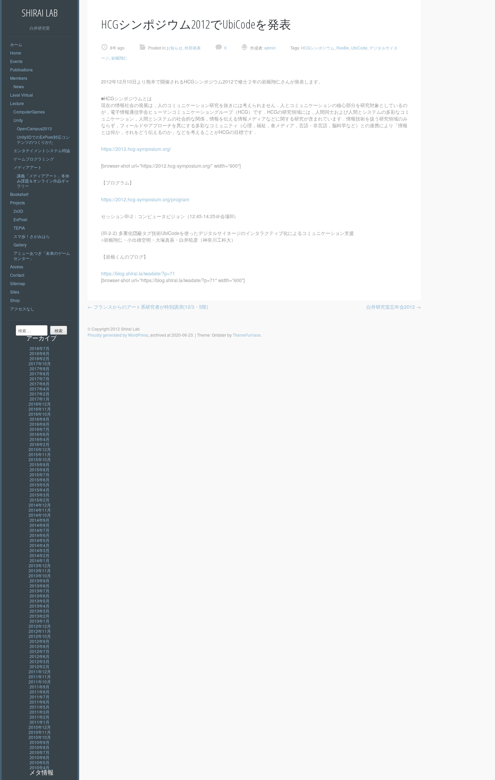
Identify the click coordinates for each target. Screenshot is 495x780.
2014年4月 (40, 545)
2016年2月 (40, 444)
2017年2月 (40, 394)
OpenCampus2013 (34, 128)
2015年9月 (40, 464)
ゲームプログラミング (33, 159)
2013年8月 (40, 585)
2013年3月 (40, 611)
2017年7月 (40, 378)
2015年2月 (40, 500)
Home (15, 53)
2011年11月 (40, 676)
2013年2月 (40, 616)
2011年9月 (40, 686)
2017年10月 (40, 363)
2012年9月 (40, 641)
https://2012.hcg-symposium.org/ (136, 148)
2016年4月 (40, 439)
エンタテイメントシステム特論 (41, 150)
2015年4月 (40, 490)
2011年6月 (40, 702)
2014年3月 (40, 550)
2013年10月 (40, 575)
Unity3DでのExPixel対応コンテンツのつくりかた (43, 139)
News (18, 86)
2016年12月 (40, 404)
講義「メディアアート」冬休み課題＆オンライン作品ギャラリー (43, 181)
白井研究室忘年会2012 (393, 306)
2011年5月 (40, 707)
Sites (14, 292)
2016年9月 (40, 419)
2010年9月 (40, 742)
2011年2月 (40, 717)
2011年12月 (40, 671)
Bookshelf (19, 194)
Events (16, 61)
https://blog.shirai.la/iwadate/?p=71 (138, 273)
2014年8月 (40, 525)
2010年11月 (40, 732)
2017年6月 (40, 383)
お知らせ (174, 47)
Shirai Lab (40, 13)
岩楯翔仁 (119, 58)
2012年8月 (40, 646)
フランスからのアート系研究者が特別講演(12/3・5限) (148, 306)
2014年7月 (40, 530)
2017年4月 (40, 389)
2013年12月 (40, 565)
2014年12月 (40, 505)
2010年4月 (40, 767)
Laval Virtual (21, 95)
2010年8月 (40, 747)
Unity (18, 120)
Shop (15, 300)
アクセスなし (22, 308)
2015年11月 (40, 454)
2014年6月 (40, 535)
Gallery (20, 244)
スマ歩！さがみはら (31, 236)
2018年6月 (40, 353)
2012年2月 (40, 666)
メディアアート (27, 167)
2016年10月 (40, 414)
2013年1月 (40, 621)
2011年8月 (40, 691)
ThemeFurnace (247, 335)
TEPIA (19, 228)
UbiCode (359, 47)
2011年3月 (40, 712)
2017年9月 (40, 368)
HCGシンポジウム (317, 47)
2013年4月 (40, 606)
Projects (17, 202)
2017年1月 (40, 399)
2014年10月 (40, 515)
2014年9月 (40, 520)
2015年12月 (40, 449)
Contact (17, 275)
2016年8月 (40, 424)
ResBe (342, 47)
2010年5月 (40, 762)
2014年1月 (40, 560)
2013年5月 (40, 601)
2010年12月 (40, 727)
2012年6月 (40, 656)
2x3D (18, 211)
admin (269, 47)
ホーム (16, 44)
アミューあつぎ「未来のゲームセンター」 (41, 255)
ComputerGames (29, 111)
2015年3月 (40, 495)
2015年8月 (40, 469)
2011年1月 (40, 722)
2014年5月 (40, 540)
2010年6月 (40, 757)
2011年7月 (40, 697)
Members (18, 78)
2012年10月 (40, 636)
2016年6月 (40, 434)
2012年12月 (40, 626)
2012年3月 (40, 661)
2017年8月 (40, 373)
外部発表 (193, 47)
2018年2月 (40, 358)
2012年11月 (40, 631)
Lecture (17, 103)
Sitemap (17, 283)
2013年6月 (40, 596)
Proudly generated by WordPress (118, 335)
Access (16, 266)
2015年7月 (40, 474)
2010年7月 (40, 752)
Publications (21, 69)
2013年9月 (40, 580)
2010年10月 (40, 737)
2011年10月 (40, 681)
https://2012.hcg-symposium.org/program (145, 199)
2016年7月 (40, 429)
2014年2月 (40, 555)
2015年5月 (40, 484)
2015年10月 (40, 459)
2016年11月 (40, 409)
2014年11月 (40, 510)
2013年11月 (40, 570)
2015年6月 (40, 479)
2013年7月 (40, 591)
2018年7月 (40, 348)
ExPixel (20, 219)
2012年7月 (40, 651)
